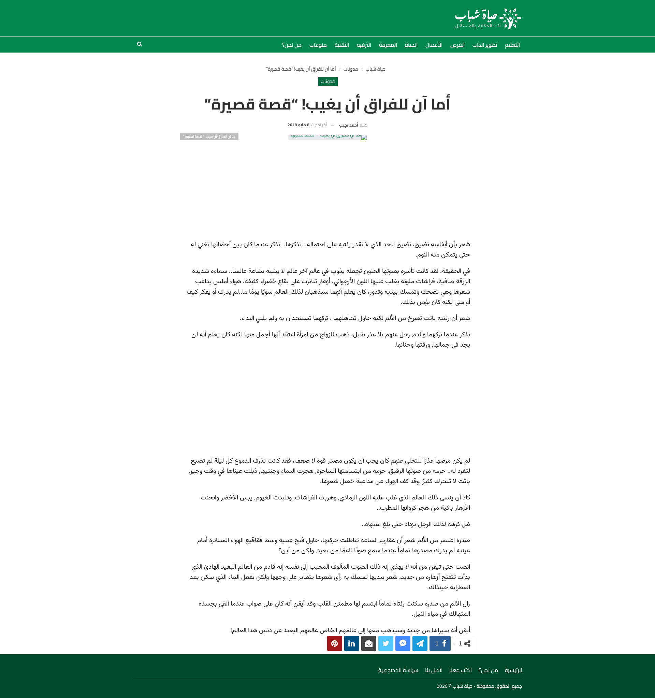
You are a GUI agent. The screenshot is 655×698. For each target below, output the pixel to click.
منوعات (318, 45)
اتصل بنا (433, 670)
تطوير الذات (484, 45)
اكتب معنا (460, 670)
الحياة (411, 45)
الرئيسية (513, 670)
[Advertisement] (327, 188)
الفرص (457, 45)
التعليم (512, 45)
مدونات (328, 81)
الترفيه (364, 45)
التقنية (342, 45)
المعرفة (388, 45)
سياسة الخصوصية (398, 670)
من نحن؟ (292, 45)
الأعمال (433, 45)
